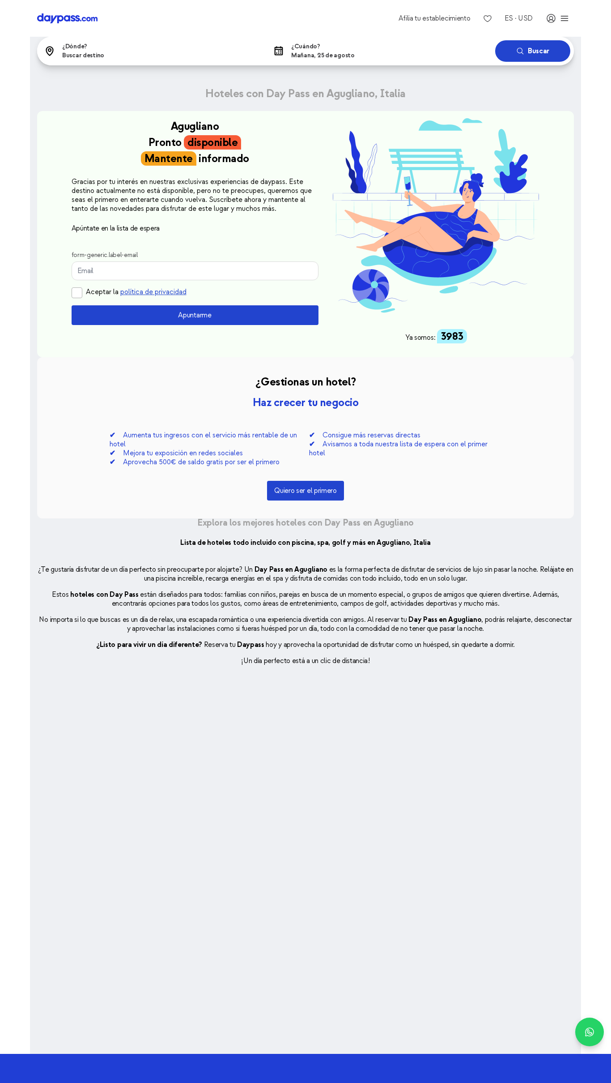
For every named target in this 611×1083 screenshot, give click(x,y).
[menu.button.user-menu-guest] (558, 18)
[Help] (589, 1032)
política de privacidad (153, 291)
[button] (150, 51)
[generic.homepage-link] (67, 18)
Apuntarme (194, 315)
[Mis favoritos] (487, 18)
